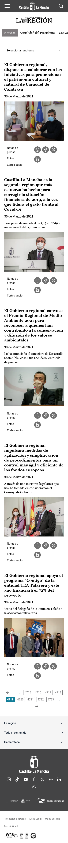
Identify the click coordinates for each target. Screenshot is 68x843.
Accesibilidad (11, 826)
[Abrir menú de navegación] (7, 6)
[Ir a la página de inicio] (34, 6)
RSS (34, 786)
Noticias (10, 33)
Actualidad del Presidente (37, 33)
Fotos (10, 158)
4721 (30, 699)
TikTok (17, 779)
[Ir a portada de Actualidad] (34, 20)
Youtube (25, 779)
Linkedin (59, 779)
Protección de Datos (15, 818)
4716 (38, 692)
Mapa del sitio (52, 818)
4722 (40, 699)
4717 (48, 692)
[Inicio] (34, 763)
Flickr (51, 779)
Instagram (9, 779)
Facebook (34, 779)
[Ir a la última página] (34, 706)
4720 (20, 699)
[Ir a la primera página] (10, 692)
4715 (28, 692)
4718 (58, 692)
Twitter (42, 779)
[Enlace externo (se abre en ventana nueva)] (27, 835)
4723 (51, 699)
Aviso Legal (35, 818)
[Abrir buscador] (61, 6)
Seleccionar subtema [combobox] (20, 50)
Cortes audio (14, 164)
